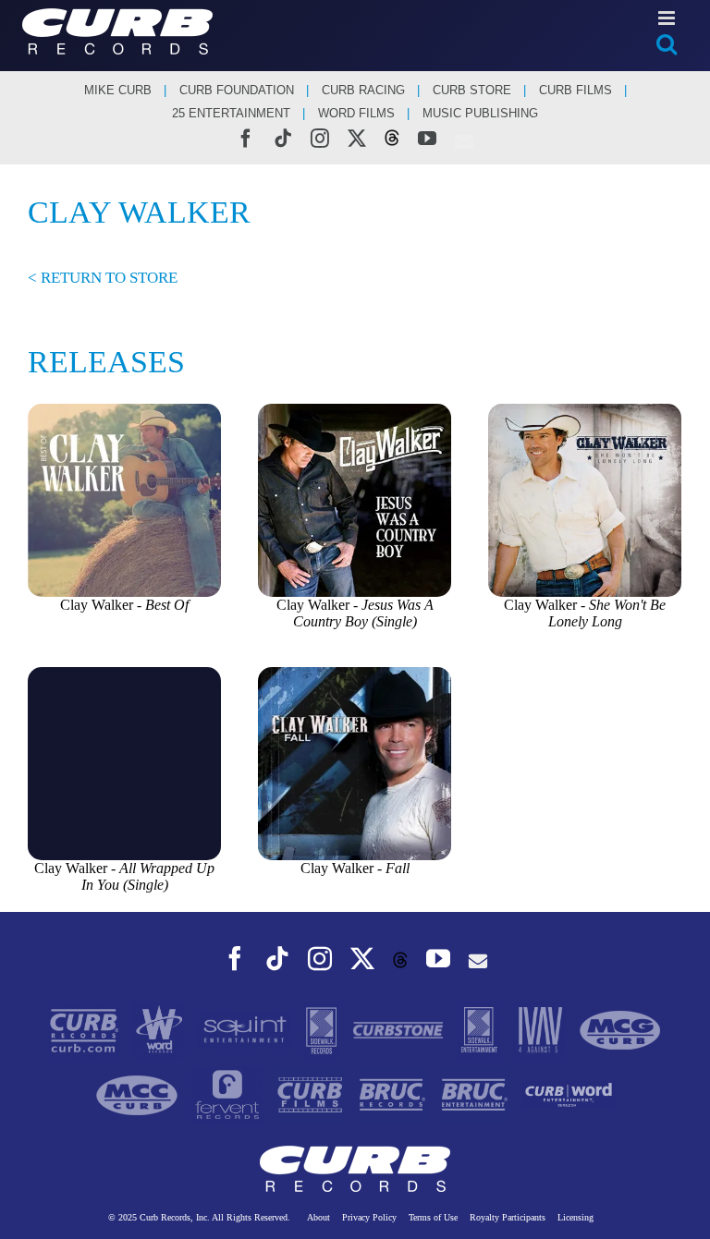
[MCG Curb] (620, 1029)
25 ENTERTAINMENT (231, 113)
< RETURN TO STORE (103, 277)
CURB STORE (472, 90)
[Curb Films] (312, 1093)
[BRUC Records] (394, 1093)
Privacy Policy (369, 1217)
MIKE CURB (118, 90)
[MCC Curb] (139, 1093)
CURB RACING (363, 90)
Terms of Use (433, 1217)
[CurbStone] (400, 1029)
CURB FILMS (575, 90)
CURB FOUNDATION (236, 90)
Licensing (575, 1217)
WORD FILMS (356, 113)
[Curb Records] (86, 1029)
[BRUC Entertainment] (476, 1093)
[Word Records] (161, 1029)
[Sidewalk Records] (323, 1029)
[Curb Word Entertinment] (568, 1093)
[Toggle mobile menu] (668, 18)
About (318, 1217)
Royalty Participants (507, 1217)
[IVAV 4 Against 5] (541, 1029)
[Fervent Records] (229, 1093)
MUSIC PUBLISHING (480, 113)
